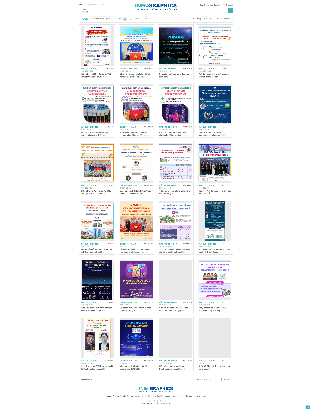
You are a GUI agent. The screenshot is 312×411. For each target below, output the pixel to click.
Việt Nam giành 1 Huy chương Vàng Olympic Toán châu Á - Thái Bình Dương (135, 194)
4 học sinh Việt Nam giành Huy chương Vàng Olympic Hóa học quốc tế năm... (135, 135)
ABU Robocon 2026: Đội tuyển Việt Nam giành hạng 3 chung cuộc (96, 75)
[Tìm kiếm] (230, 10)
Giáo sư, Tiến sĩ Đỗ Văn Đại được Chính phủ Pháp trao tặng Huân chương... (173, 310)
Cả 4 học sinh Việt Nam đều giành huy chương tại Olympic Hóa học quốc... (134, 252)
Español (217, 5)
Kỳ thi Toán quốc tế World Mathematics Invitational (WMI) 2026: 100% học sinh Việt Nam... (213, 135)
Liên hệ (197, 396)
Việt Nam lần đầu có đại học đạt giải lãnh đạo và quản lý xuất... (96, 250)
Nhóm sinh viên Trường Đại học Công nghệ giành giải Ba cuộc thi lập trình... (215, 252)
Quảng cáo (188, 396)
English (202, 5)
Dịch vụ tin (177, 396)
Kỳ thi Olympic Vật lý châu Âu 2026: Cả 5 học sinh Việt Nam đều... (96, 192)
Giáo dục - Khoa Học (89, 69)
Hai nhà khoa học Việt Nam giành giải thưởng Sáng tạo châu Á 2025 (97, 367)
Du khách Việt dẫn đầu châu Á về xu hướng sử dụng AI (135, 309)
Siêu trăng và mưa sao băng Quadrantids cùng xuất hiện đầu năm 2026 (175, 369)
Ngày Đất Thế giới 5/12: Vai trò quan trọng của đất (214, 367)
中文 (223, 5)
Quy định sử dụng (137, 396)
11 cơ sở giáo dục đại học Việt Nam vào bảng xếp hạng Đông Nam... (174, 250)
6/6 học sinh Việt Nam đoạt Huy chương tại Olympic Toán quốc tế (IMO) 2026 (95, 135)
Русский (229, 5)
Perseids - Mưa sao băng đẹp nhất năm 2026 (174, 75)
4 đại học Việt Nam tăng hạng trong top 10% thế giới (174, 192)
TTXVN (167, 396)
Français (209, 5)
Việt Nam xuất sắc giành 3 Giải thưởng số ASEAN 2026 (133, 367)
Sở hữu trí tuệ (122, 396)
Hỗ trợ (149, 396)
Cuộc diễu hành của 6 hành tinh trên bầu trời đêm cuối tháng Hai (96, 309)
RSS (204, 396)
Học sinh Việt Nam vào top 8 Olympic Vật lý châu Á (215, 192)
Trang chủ (110, 396)
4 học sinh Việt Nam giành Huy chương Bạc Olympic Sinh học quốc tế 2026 (175, 135)
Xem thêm (85, 380)
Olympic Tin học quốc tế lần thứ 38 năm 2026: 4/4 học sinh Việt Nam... (135, 75)
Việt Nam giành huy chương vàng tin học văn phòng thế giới (214, 75)
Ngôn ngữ (158, 396)
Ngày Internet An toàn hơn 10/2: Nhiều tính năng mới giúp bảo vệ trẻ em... (214, 310)
